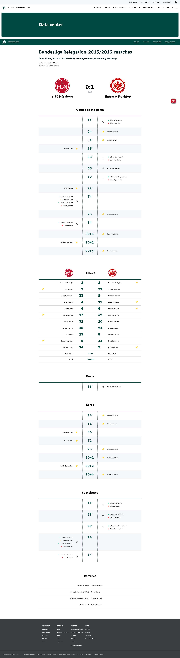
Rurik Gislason (65, 202)
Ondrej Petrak (68, 205)
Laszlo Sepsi (68, 225)
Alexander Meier (116, 157)
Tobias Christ (95, 592)
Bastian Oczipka (112, 131)
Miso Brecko (68, 188)
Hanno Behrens (68, 328)
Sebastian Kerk (68, 148)
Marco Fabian (115, 120)
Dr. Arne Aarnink (96, 598)
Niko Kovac (112, 353)
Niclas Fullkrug (68, 347)
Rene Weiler (69, 353)
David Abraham (112, 251)
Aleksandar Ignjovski (117, 177)
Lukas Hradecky (112, 234)
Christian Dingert (52, 65)
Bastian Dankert (96, 605)
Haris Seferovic (115, 168)
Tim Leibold (69, 334)
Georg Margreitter (66, 296)
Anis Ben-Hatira (115, 160)
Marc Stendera (115, 123)
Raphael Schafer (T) (66, 283)
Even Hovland (65, 222)
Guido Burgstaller (67, 242)
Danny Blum (66, 197)
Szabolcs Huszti (113, 334)
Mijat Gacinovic (113, 341)
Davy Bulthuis (68, 302)
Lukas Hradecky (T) (114, 283)
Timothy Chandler (116, 180)
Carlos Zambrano (114, 296)
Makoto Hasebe (113, 321)
